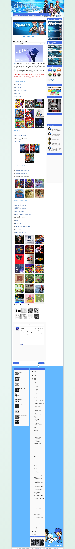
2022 (35, 371)
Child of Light (17, 210)
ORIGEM (27, 13)
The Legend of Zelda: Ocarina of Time (22, 170)
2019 (35, 375)
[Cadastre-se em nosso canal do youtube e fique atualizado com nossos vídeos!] (54, 76)
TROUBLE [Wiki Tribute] (38, 409)
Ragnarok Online (18, 230)
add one (35, 325)
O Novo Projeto (37, 485)
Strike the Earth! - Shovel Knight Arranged (22, 226)
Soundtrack (39, 39)
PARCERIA (38, 13)
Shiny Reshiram (53, 138)
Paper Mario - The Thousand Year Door (22, 90)
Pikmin (16, 218)
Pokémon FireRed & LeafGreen (20, 135)
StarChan (23, 328)
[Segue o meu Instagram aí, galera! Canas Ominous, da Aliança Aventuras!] (59, 76)
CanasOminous (53, 133)
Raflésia (36, 420)
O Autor (20, 377)
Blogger (47, 548)
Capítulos (20, 372)
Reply (21, 344)
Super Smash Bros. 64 (19, 229)
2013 (35, 531)
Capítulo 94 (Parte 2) (38, 489)
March (37, 527)
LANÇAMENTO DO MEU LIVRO (18, 15)
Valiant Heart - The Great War (20, 232)
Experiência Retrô (26, 39)
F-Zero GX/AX (17, 213)
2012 (35, 532)
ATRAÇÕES (27, 15)
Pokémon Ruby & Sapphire (20, 133)
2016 (35, 379)
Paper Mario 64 (18, 87)
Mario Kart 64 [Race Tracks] (20, 85)
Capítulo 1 (21, 399)
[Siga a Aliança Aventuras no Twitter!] (54, 72)
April (36, 394)
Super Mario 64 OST (38, 437)
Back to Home (15, 39)
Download (20, 39)
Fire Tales (20, 393)
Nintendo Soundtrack (20, 41)
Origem (36, 479)
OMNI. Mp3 (36, 431)
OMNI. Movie (37, 423)
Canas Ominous (38, 548)
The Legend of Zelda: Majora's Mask (21, 171)
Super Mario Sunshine (19, 91)
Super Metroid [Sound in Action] (21, 227)
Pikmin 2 (16, 220)
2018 (35, 376)
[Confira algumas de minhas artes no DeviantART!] (50, 76)
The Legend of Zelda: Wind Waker (21, 173)
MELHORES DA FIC (34, 15)
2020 (35, 374)
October (37, 386)
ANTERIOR (16, 363)
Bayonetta (17, 207)
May (36, 393)
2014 (35, 382)
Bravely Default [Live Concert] (20, 208)
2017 (35, 378)
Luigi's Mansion (18, 88)
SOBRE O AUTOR (45, 13)
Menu (30, 39)
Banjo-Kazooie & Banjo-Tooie (20, 205)
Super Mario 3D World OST (39, 436)
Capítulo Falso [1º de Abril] (39, 526)
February (37, 528)
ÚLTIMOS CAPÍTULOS (43, 15)
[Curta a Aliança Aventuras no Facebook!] (50, 72)
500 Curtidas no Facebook (39, 482)
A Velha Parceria (22, 383)
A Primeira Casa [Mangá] (39, 515)
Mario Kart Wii (18, 93)
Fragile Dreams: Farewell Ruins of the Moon (23, 214)
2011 (35, 534)
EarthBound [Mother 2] (19, 211)
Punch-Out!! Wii (18, 223)
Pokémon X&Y (17, 141)
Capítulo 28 (21, 404)
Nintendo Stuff (34, 39)
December (37, 383)
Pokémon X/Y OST (38, 410)
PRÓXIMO (41, 363)
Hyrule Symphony (18, 168)
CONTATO (33, 13)
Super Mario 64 (18, 84)
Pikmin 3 (16, 221)
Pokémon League (22, 388)
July (36, 390)
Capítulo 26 (21, 410)
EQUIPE (22, 13)
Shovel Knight (17, 224)
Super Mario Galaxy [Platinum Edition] (22, 94)
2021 (35, 372)
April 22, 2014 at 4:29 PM (39, 328)
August (37, 389)
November (37, 385)
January (37, 530)
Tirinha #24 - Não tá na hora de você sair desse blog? (38, 443)
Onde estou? (37, 481)
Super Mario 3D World (19, 96)
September (37, 387)
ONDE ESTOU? (16, 13)
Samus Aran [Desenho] (38, 478)
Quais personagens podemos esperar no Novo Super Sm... (38, 495)
